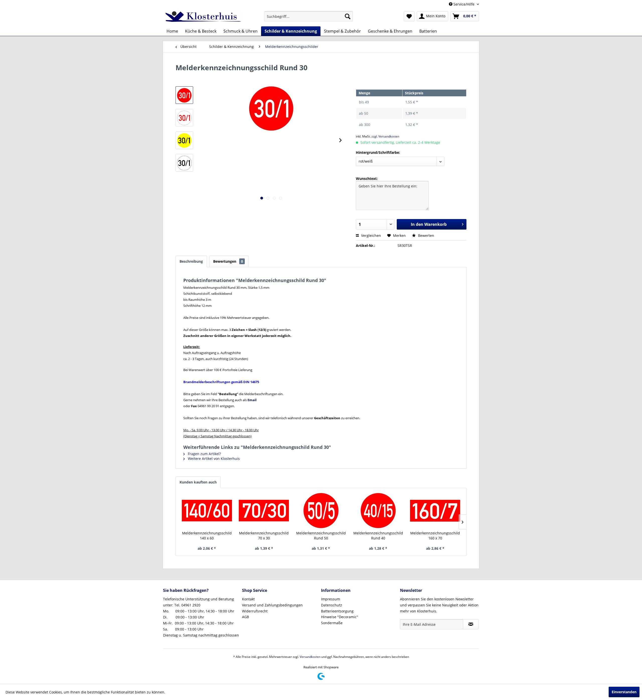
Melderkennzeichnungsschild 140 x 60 (207, 535)
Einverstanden (624, 691)
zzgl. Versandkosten (385, 136)
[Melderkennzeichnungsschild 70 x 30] (264, 510)
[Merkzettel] (409, 16)
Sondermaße (332, 622)
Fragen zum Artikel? (204, 453)
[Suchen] (347, 16)
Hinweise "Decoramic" (339, 616)
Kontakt (248, 599)
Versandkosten (310, 657)
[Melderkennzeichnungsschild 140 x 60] (207, 510)
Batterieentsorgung (337, 611)
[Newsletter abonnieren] (471, 624)
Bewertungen (228, 261)
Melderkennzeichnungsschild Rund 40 (378, 535)
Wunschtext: (367, 178)
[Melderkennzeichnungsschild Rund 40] (378, 510)
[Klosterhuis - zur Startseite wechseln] (203, 17)
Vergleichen (370, 235)
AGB (245, 616)
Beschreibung (191, 261)
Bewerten (425, 235)
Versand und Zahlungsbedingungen (272, 605)
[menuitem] (308, 16)
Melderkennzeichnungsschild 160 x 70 (435, 535)
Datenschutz (331, 605)
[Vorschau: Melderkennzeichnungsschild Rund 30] (184, 95)
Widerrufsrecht (255, 611)
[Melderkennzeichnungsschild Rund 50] (321, 510)
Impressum (330, 599)
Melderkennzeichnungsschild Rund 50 (321, 535)
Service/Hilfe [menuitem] (463, 4)
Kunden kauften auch (198, 482)
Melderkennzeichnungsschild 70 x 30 (264, 535)
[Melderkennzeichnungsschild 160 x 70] (435, 510)
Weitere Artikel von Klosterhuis (213, 458)
